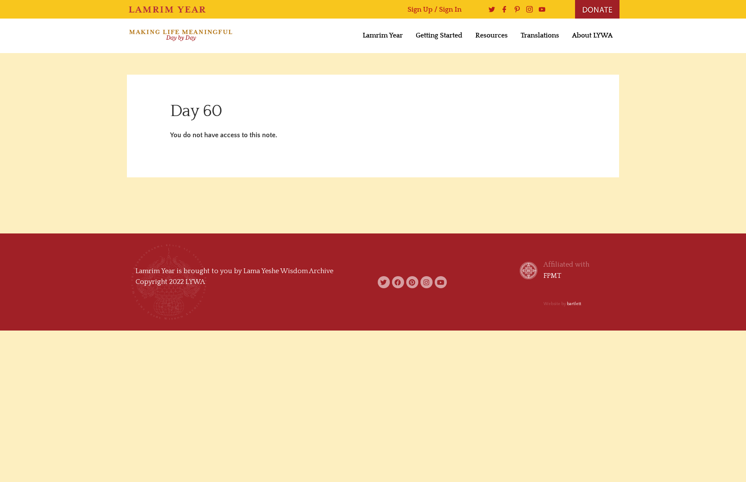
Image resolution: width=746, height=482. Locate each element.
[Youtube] (539, 9)
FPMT (552, 276)
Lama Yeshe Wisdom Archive (288, 271)
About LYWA (592, 35)
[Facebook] (502, 9)
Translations (540, 35)
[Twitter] (489, 9)
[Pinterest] (514, 9)
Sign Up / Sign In (435, 9)
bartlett (574, 304)
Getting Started (439, 35)
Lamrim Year (383, 35)
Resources (491, 35)
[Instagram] (527, 9)
